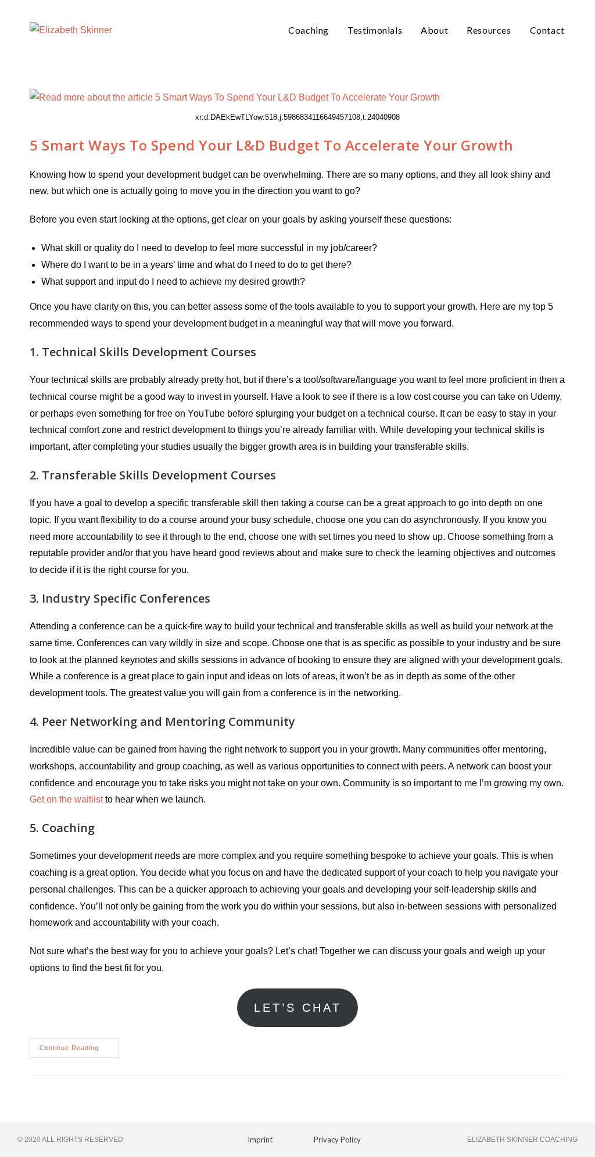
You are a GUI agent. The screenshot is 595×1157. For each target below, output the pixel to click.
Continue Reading (79, 1044)
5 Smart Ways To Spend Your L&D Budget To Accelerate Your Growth (272, 145)
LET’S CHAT (298, 1007)
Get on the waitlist (67, 799)
